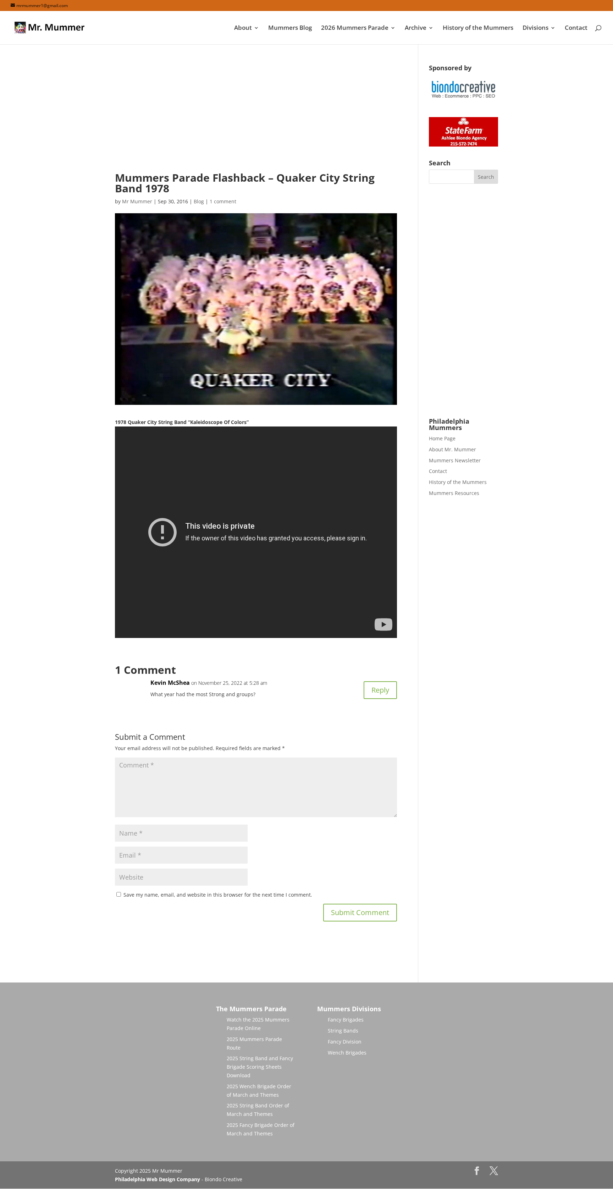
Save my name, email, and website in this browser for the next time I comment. (217, 894)
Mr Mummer (137, 201)
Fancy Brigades (346, 1019)
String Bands (343, 1030)
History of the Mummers (478, 28)
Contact (576, 28)
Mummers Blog (290, 28)
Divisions (535, 28)
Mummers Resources (454, 493)
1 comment (223, 201)
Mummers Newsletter (455, 460)
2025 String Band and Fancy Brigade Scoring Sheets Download (260, 1067)
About (243, 28)
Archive (415, 28)
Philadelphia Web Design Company (157, 1179)
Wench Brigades (347, 1052)
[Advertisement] (256, 114)
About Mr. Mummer (452, 449)
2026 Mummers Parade (354, 28)
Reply (380, 690)
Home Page (442, 438)
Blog (199, 201)
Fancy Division (344, 1041)
